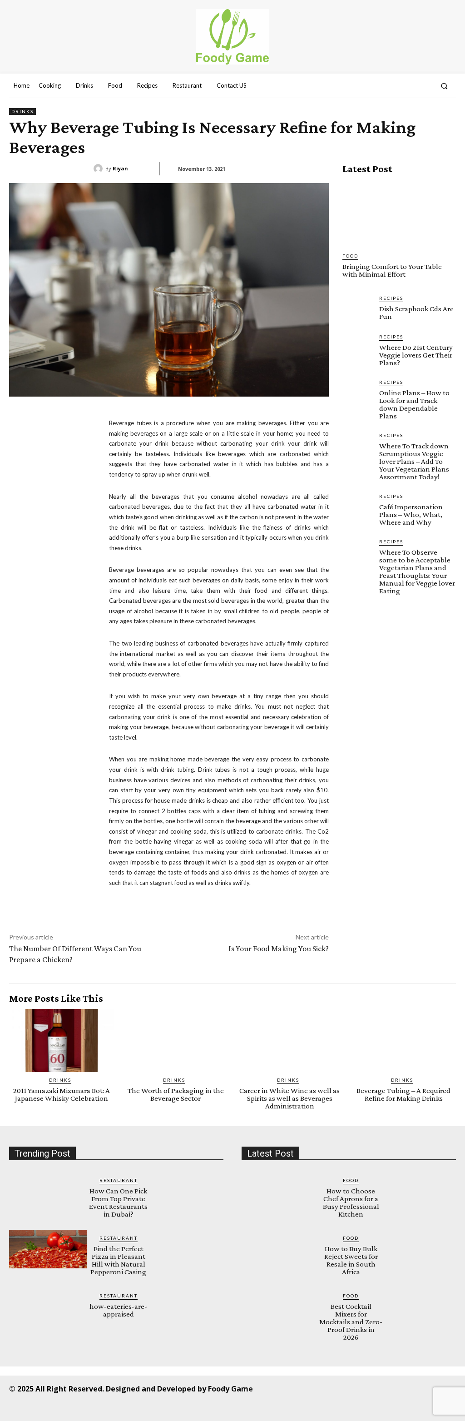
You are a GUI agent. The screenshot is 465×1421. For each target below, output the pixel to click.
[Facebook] (307, 1388)
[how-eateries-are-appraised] (48, 1306)
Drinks (22, 111)
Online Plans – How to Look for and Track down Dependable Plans (414, 404)
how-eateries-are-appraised (118, 1310)
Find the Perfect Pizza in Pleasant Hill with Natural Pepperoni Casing (118, 1260)
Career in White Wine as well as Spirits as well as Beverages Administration (289, 1098)
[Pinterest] (368, 1388)
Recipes (391, 298)
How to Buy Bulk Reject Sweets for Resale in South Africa (351, 1260)
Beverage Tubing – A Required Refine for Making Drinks (403, 1094)
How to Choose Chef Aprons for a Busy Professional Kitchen (351, 1202)
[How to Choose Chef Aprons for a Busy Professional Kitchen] (280, 1191)
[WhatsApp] (409, 1388)
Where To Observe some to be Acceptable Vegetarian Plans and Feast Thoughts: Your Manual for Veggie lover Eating (417, 571)
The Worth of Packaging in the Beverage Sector (176, 1094)
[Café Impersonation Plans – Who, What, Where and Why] (357, 507)
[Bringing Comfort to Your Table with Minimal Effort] (399, 213)
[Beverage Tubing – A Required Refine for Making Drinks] (403, 1040)
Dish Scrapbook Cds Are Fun (416, 312)
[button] (444, 86)
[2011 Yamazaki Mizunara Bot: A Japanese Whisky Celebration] (61, 1040)
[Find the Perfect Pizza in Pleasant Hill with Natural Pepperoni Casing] (48, 1249)
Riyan (120, 168)
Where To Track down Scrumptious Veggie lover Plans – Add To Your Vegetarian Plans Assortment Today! (414, 461)
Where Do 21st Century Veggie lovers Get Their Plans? (416, 355)
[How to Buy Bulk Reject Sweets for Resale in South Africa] (280, 1249)
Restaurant (118, 1180)
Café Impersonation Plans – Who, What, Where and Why (411, 514)
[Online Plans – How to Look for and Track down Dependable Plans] (357, 393)
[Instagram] (327, 1388)
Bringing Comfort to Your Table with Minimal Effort (392, 270)
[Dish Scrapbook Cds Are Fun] (357, 309)
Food (350, 255)
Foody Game (230, 1389)
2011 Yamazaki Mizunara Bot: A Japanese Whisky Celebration (61, 1094)
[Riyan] (99, 168)
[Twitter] (388, 1388)
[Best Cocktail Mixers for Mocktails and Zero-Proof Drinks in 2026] (280, 1306)
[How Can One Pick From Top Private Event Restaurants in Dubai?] (48, 1191)
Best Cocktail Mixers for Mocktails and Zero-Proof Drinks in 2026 (350, 1322)
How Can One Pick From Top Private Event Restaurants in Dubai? (118, 1202)
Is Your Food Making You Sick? (278, 948)
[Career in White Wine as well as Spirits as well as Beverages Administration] (289, 1040)
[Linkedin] (348, 1388)
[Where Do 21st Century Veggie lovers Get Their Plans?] (357, 348)
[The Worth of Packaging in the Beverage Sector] (175, 1040)
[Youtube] (429, 1388)
